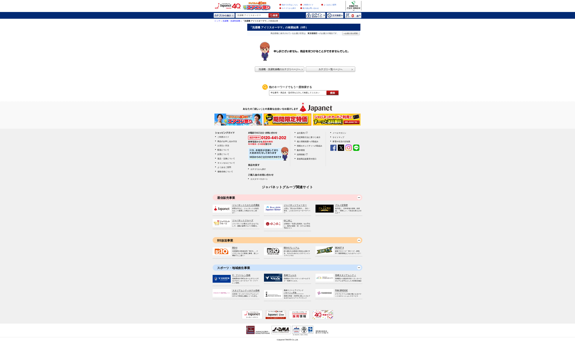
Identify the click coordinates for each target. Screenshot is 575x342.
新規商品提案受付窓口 (306, 158)
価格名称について (225, 171)
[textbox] (252, 15)
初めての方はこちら (290, 5)
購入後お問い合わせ (311, 8)
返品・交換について (226, 158)
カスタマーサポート (259, 179)
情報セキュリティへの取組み (309, 145)
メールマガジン (339, 132)
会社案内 (301, 132)
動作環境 (301, 150)
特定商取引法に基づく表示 (308, 137)
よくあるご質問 (330, 5)
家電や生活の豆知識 (341, 141)
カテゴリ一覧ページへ (330, 69)
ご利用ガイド (308, 5)
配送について (223, 149)
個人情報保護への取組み (307, 141)
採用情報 (301, 154)
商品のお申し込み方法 (227, 141)
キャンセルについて (226, 162)
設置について (223, 154)
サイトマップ (338, 137)
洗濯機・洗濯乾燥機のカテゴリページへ (279, 69)
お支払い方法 (223, 145)
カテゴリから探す (289, 8)
